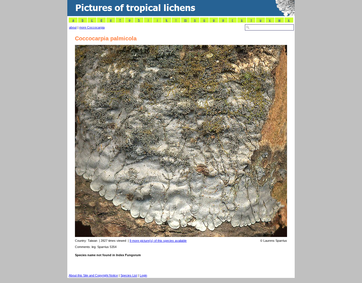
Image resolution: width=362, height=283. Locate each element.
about (73, 27)
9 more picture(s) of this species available (158, 240)
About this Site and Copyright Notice (93, 275)
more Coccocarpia (92, 27)
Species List (128, 275)
